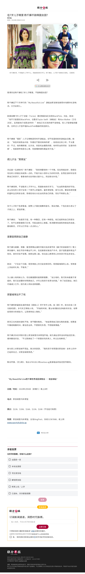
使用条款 (34, 534)
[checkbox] (10, 537)
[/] (42, 8)
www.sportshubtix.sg (17, 422)
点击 (33, 531)
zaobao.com (23, 561)
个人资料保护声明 (43, 534)
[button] (35, 537)
